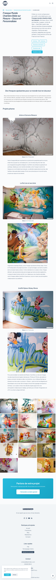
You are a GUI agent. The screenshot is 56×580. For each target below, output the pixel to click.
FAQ (28, 546)
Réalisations (28, 534)
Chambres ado (36, 48)
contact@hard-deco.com (28, 562)
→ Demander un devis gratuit (28, 492)
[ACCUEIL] (3, 10)
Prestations (28, 530)
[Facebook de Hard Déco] (24, 518)
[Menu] (52, 3)
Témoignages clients (28, 549)
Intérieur (35, 41)
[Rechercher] (49, 3)
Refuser (14, 574)
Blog (28, 532)
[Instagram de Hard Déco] (26, 518)
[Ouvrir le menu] (53, 576)
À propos (28, 537)
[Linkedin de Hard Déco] (31, 518)
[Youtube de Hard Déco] (29, 518)
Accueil (28, 528)
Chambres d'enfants (38, 44)
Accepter (7, 574)
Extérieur (43, 41)
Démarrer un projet (28, 552)
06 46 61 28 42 (28, 564)
